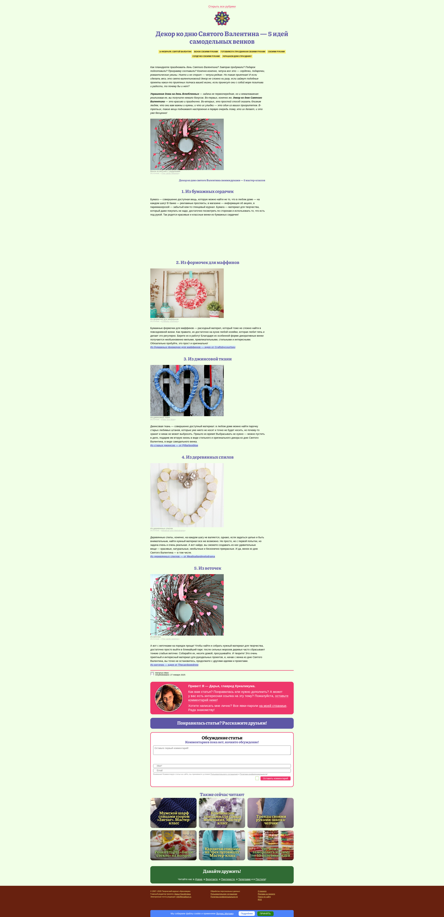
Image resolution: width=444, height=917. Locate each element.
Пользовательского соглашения (224, 774)
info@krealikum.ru (183, 897)
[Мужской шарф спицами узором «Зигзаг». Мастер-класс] (174, 817)
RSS (260, 900)
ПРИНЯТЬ (265, 913)
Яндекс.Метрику (224, 913)
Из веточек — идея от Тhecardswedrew (174, 664)
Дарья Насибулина (182, 894)
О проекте (262, 891)
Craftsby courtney (170, 321)
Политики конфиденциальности (253, 774)
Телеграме (244, 879)
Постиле (260, 879)
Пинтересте (228, 879)
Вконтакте (212, 879)
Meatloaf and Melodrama (173, 530)
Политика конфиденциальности (224, 897)
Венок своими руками (206, 52)
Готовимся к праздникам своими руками (243, 52)
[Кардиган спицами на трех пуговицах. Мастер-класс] (222, 845)
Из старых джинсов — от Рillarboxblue (174, 445)
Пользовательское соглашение (224, 894)
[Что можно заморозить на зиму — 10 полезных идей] (270, 845)
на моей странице (272, 706)
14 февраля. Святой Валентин (175, 52)
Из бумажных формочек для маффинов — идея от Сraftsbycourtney (192, 347)
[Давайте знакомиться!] (169, 698)
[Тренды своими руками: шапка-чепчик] (270, 813)
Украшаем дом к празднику (237, 56)
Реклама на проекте (266, 894)
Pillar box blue (168, 419)
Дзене (198, 879)
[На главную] (222, 25)
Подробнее (247, 913)
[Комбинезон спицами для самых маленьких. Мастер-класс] (222, 817)
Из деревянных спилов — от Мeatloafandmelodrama (182, 556)
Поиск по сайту (264, 897)
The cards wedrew (170, 173)
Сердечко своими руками (206, 56)
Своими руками (276, 52)
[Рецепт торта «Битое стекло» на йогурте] (173, 845)
